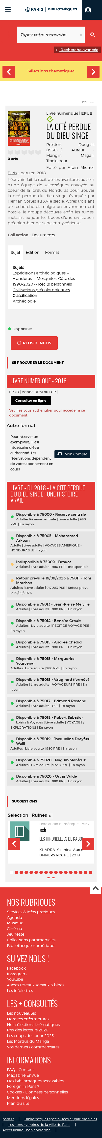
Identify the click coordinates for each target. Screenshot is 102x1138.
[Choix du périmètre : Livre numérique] (9, 35)
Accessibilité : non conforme (26, 1130)
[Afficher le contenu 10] (56, 872)
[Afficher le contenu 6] (36, 872)
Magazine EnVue (23, 1075)
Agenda (14, 917)
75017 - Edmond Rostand (63, 701)
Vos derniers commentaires (33, 1047)
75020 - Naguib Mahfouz (63, 760)
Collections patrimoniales (31, 940)
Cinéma (14, 928)
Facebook (16, 968)
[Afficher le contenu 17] (90, 872)
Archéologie (24, 301)
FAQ (11, 1069)
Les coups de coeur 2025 (30, 1035)
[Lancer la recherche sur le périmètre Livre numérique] (93, 35)
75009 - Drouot (57, 562)
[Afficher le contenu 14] (75, 872)
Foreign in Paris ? (23, 1086)
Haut (95, 888)
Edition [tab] (33, 252)
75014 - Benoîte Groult (60, 620)
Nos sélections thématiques (33, 1024)
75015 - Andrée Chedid (61, 642)
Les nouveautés (21, 1013)
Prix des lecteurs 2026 (27, 1030)
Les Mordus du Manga (28, 1041)
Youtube (15, 979)
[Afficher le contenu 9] (51, 872)
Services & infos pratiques (31, 912)
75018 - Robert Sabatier (61, 717)
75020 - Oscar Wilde (58, 776)
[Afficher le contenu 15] (80, 872)
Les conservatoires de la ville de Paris (39, 1124)
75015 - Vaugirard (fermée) (64, 679)
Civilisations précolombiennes (41, 290)
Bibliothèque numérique (30, 945)
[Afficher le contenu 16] (85, 872)
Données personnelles (46, 1092)
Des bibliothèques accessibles (35, 1081)
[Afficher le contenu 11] (61, 872)
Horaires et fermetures (28, 1019)
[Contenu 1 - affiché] (11, 872)
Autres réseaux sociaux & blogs (35, 985)
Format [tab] (52, 252)
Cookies (14, 1092)
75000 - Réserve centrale (63, 514)
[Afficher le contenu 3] (21, 872)
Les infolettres (20, 990)
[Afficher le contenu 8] (46, 872)
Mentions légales (23, 1097)
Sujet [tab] (15, 252)
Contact (26, 1069)
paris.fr (8, 1119)
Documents (43, 235)
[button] (92, 10)
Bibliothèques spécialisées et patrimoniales (61, 1119)
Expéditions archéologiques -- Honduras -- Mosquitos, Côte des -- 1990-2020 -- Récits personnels (46, 279)
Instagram (17, 974)
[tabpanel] (51, 284)
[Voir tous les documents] (50, 816)
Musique (15, 923)
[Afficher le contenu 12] (66, 872)
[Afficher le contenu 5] (31, 872)
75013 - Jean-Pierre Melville (65, 604)
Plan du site (18, 1103)
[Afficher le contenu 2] (16, 872)
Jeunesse (15, 934)
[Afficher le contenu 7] (41, 872)
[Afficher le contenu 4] (26, 872)
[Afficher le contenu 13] (71, 872)
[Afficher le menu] (8, 9)
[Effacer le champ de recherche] (82, 35)
